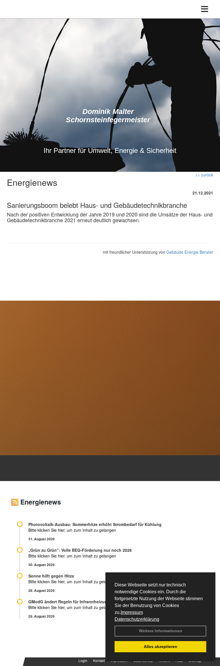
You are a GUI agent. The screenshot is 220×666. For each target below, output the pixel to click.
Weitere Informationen (160, 630)
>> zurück (204, 175)
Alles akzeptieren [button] (160, 646)
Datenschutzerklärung (137, 619)
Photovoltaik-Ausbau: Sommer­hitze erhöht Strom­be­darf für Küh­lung (95, 524)
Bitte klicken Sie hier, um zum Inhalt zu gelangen (72, 530)
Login (82, 660)
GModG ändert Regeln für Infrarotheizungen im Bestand (83, 601)
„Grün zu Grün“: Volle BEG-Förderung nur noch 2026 (80, 550)
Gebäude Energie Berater (189, 252)
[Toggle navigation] (204, 9)
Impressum (132, 612)
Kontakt (99, 660)
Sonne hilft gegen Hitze (51, 576)
